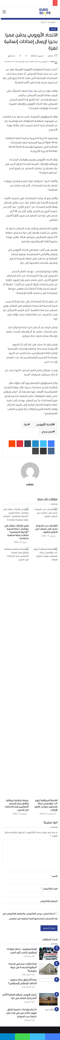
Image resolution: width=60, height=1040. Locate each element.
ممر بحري (47, 431)
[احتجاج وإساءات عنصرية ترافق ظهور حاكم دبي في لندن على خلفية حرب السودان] (48, 1014)
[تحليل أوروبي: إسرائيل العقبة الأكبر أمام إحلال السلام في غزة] (48, 999)
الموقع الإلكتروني (49, 901)
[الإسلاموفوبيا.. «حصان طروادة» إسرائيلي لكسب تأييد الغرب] (48, 953)
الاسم (54, 876)
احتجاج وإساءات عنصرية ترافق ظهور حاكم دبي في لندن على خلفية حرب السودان (21, 1013)
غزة (26, 424)
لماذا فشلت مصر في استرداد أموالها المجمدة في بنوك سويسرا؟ (22, 967)
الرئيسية (52, 22)
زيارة (31, 91)
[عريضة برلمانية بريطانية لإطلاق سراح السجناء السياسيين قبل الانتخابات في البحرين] (15, 672)
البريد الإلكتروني (49, 889)
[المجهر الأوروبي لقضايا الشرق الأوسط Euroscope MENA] (45, 11)
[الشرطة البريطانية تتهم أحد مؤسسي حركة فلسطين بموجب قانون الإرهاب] (44, 672)
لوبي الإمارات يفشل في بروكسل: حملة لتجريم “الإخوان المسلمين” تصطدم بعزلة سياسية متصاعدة (16, 532)
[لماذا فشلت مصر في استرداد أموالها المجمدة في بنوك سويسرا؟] (48, 968)
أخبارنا (43, 22)
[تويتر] (43, 443)
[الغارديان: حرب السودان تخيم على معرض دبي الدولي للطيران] (44, 515)
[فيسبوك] (51, 443)
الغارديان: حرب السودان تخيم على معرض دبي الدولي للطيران (46, 528)
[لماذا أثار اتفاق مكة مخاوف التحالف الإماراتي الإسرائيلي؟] (48, 984)
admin (50, 56)
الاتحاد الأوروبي (44, 424)
